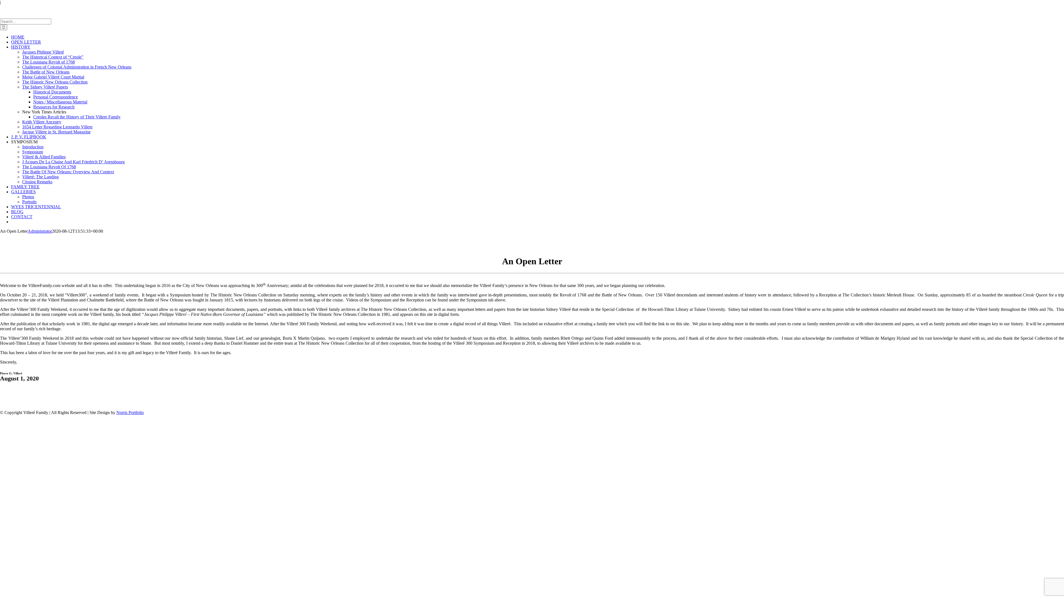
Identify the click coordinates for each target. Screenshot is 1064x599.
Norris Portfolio (130, 412)
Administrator (40, 231)
